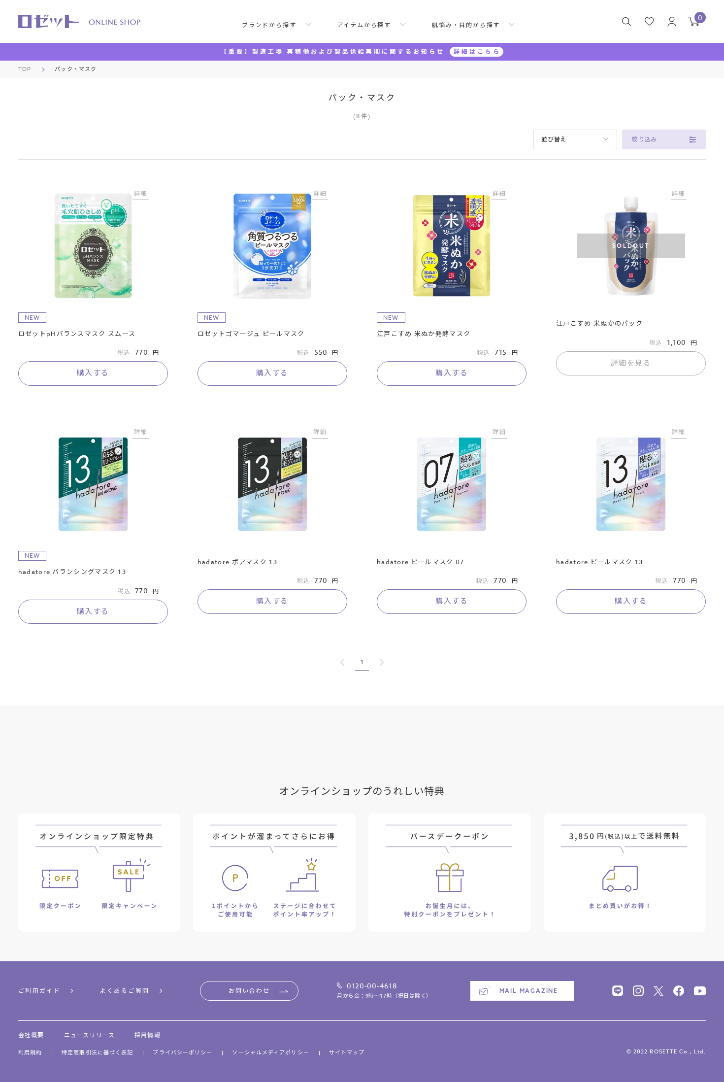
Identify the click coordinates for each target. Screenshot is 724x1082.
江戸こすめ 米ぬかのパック (599, 323)
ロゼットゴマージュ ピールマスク (251, 333)
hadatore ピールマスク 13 (599, 561)
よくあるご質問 (125, 990)
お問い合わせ (249, 990)
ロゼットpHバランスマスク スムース (76, 333)
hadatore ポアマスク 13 (237, 561)
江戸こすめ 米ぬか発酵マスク (423, 333)
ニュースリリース (89, 1035)
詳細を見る (631, 363)
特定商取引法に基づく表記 (97, 1053)
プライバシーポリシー (182, 1053)
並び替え (553, 139)
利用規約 (30, 1053)
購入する (93, 373)
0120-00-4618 (371, 986)
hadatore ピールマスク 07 (420, 561)
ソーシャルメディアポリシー (270, 1053)
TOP (24, 69)
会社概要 (31, 1035)
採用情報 (147, 1035)
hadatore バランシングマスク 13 (72, 571)
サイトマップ (347, 1053)
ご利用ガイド (39, 990)
